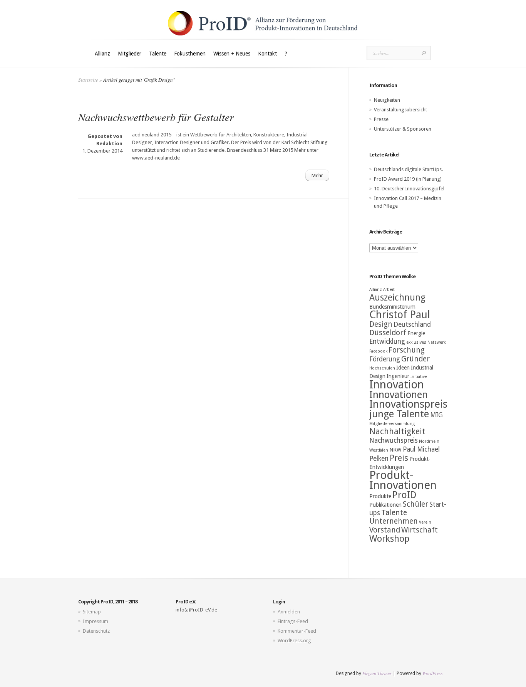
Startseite (88, 79)
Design (380, 324)
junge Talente (399, 414)
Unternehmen (393, 521)
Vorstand (384, 530)
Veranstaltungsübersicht (400, 110)
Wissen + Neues (231, 53)
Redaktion (109, 143)
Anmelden (289, 612)
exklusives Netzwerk (426, 342)
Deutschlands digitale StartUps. (408, 169)
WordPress (432, 673)
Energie (416, 333)
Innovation (396, 384)
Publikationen (385, 505)
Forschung (407, 350)
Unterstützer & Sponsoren (402, 129)
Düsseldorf (387, 332)
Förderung (384, 359)
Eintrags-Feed (293, 621)
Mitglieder (129, 53)
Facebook (378, 351)
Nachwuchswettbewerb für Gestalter (156, 116)
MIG (436, 415)
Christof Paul (399, 315)
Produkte (380, 496)
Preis (399, 458)
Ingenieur (398, 376)
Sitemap (92, 612)
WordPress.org (294, 640)
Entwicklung (387, 341)
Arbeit (389, 289)
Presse (381, 119)
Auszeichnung (397, 297)
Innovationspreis (408, 404)
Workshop (389, 538)
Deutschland (412, 324)
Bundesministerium (392, 307)
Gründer (415, 358)
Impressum (95, 621)
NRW (395, 450)
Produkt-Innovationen (403, 480)
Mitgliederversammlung (392, 423)
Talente (157, 53)
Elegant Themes (377, 673)
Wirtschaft (419, 530)
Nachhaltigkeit (397, 431)
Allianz (102, 53)
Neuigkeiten (387, 100)
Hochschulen (382, 368)
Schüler (415, 504)
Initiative (418, 376)
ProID (404, 495)
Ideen (403, 367)
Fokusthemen (190, 53)
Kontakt (267, 53)
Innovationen (398, 394)
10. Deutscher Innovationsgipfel (409, 188)
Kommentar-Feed (297, 631)
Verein (425, 522)
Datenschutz (96, 631)
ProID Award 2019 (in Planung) (408, 179)
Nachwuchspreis (393, 440)
